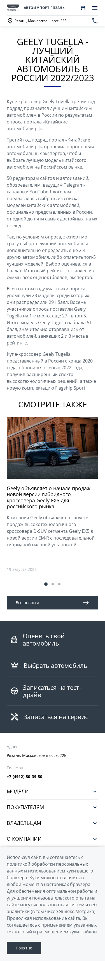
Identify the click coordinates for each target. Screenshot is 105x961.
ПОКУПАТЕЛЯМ (25, 807)
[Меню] (95, 8)
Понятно (24, 948)
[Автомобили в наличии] (83, 8)
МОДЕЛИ (18, 791)
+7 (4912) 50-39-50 (25, 776)
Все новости (27, 602)
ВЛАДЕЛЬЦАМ (24, 823)
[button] (46, 584)
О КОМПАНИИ (24, 839)
